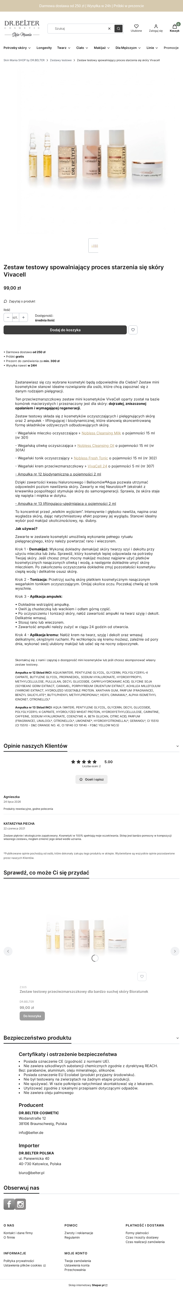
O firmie (9, 1237)
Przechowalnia (75, 1270)
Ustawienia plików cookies (23, 1265)
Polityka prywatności (19, 1261)
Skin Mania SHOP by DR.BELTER (24, 60)
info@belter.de (31, 1132)
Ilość (7, 310)
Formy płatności (137, 1233)
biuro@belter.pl (31, 1172)
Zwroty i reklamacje (78, 1233)
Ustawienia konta (76, 1265)
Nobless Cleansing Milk (101, 433)
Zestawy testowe (61, 60)
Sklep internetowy (86, 1285)
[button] (118, 28)
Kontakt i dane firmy (18, 1233)
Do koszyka (32, 1016)
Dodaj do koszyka (65, 330)
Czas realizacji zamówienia (145, 1242)
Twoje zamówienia (77, 1261)
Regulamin (72, 1237)
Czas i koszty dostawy (142, 1237)
